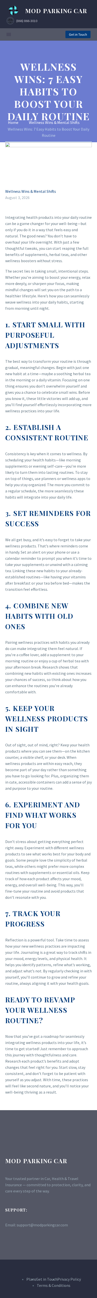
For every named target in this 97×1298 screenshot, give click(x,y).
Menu (8, 34)
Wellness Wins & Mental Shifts (30, 191)
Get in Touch (78, 34)
